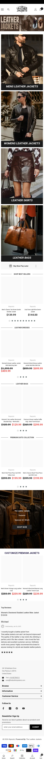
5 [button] (20, 320)
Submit (35, 727)
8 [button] (29, 320)
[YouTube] (23, 708)
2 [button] (12, 320)
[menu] (2, 9)
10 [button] (34, 320)
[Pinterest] (16, 708)
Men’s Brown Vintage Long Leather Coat (11, 589)
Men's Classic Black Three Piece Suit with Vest (32, 474)
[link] (22, 59)
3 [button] (15, 320)
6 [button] (23, 320)
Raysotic (11, 306)
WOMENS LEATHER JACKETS (22, 143)
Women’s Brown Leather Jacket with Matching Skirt (11, 364)
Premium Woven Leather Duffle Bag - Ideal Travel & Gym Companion (33, 421)
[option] (11, 297)
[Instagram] (10, 708)
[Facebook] (3, 708)
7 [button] (26, 320)
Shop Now (22, 527)
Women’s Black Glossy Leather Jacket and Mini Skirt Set (33, 364)
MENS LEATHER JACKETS (22, 86)
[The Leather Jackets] (22, 23)
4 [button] (17, 320)
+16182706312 (14, 677)
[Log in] (35, 9)
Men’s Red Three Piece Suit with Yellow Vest (11, 474)
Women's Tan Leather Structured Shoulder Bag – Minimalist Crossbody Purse (11, 421)
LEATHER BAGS (22, 257)
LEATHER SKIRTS (22, 200)
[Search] (8, 9)
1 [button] (9, 320)
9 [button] (31, 320)
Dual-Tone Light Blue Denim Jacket (33, 310)
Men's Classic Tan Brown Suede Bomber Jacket (11, 310)
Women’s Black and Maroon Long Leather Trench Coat (33, 589)
